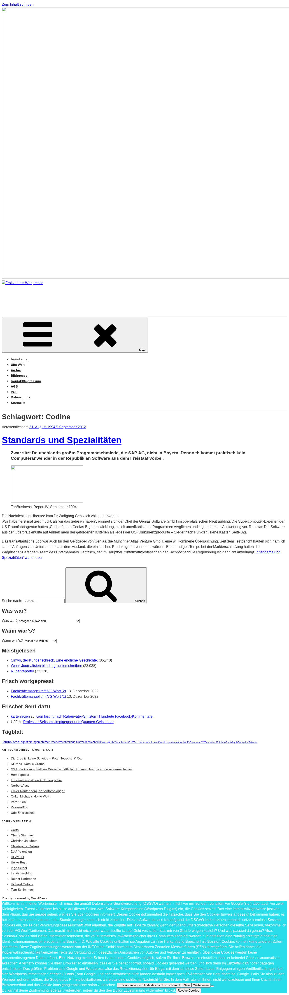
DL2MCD (17, 857)
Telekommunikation (176, 742)
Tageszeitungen (29, 742)
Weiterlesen (201, 985)
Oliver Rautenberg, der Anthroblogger (38, 791)
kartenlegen (20, 716)
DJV (112, 742)
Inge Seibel (19, 868)
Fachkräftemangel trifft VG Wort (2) (38, 691)
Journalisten (10, 742)
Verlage (70, 742)
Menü (142, 350)
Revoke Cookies (188, 990)
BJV (202, 742)
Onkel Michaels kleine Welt (30, 796)
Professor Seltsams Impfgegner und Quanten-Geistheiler (68, 722)
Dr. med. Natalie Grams (27, 764)
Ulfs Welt (18, 365)
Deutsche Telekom (247, 742)
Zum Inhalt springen (18, 4)
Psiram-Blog (19, 807)
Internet (45, 742)
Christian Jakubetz (24, 841)
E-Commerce (193, 742)
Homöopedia (20, 774)
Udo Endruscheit (23, 812)
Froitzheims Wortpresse (66, 296)
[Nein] (212, 986)
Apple (235, 742)
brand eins (19, 359)
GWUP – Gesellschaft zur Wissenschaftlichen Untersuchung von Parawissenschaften (71, 769)
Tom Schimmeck (22, 889)
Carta (15, 830)
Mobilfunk (221, 742)
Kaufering (104, 742)
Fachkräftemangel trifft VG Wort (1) (38, 696)
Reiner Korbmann (23, 879)
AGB (14, 386)
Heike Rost (18, 862)
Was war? (10, 621)
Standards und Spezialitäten (61, 440)
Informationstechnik (87, 742)
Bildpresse (19, 375)
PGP (14, 392)
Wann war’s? (12, 641)
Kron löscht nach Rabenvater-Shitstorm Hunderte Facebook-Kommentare (94, 716)
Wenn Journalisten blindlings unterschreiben (46, 666)
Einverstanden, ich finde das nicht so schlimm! (149, 985)
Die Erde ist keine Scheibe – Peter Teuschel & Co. (46, 758)
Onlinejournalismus (148, 742)
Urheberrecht (58, 742)
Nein (187, 985)
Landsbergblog (21, 873)
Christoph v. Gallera (25, 846)
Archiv (16, 370)
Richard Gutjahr (22, 884)
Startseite (18, 403)
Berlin (229, 742)
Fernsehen (210, 742)
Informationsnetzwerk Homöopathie (36, 780)
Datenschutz (20, 397)
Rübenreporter (22, 671)
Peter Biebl (18, 802)
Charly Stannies (22, 835)
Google (162, 742)
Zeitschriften (121, 742)
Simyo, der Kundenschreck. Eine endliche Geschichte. (54, 660)
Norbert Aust (20, 785)
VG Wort (133, 742)
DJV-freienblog (21, 851)
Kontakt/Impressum (26, 381)
